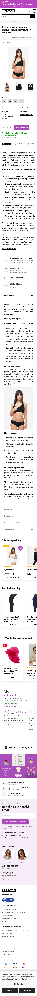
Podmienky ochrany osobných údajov (15, 912)
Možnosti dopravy (8, 933)
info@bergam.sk (9, 872)
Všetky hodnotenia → (12, 707)
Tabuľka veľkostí (7, 922)
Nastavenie (18, 984)
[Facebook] (4, 879)
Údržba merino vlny (8, 948)
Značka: (6, 42)
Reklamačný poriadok (9, 919)
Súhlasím (27, 991)
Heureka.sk (8, 724)
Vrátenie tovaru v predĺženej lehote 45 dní (16, 930)
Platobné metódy (8, 936)
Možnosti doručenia (26, 115)
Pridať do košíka (20, 127)
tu (25, 979)
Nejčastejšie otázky (9, 951)
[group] (12, 664)
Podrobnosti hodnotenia (28, 37)
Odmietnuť (10, 991)
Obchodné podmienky (9, 909)
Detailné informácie (9, 249)
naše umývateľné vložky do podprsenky (18, 225)
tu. (28, 245)
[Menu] (34, 10)
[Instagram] (8, 879)
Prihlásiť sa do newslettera (15, 822)
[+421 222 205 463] (20, 10)
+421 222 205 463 (10, 866)
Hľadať (32, 16)
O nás (4, 945)
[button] (13, 678)
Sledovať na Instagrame (20, 747)
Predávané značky (8, 954)
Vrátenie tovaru (7, 916)
